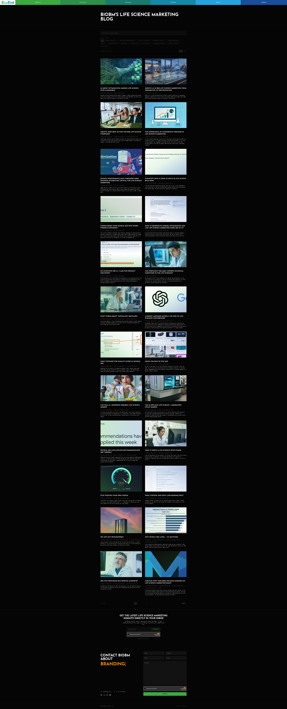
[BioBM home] (8, 2)
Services (38, 2)
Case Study (104, 46)
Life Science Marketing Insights (109, 10)
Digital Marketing (144, 40)
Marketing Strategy (159, 40)
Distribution (135, 43)
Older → (184, 603)
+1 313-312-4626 (120, 691)
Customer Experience (159, 43)
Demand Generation (112, 40)
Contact (264, 2)
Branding (125, 43)
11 (151, 603)
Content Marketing (174, 40)
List (185, 51)
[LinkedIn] (101, 695)
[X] (104, 695)
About (218, 2)
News (103, 43)
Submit (165, 693)
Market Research (174, 43)
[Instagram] (107, 695)
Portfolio (83, 2)
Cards (181, 51)
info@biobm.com (107, 691)
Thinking (173, 2)
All (102, 40)
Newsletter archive (143, 638)
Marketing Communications (128, 40)
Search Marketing (113, 43)
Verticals (128, 2)
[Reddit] (110, 695)
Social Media (146, 43)
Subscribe (156, 629)
